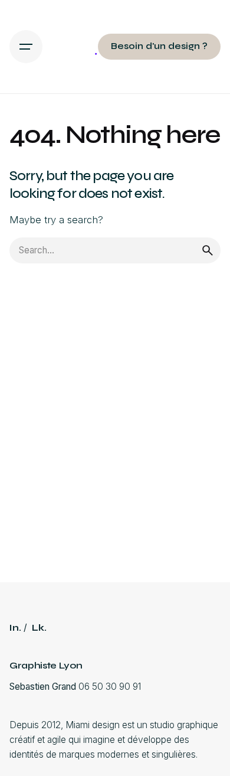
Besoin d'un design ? (159, 46)
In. (15, 627)
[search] (208, 250)
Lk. (39, 627)
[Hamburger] (25, 46)
